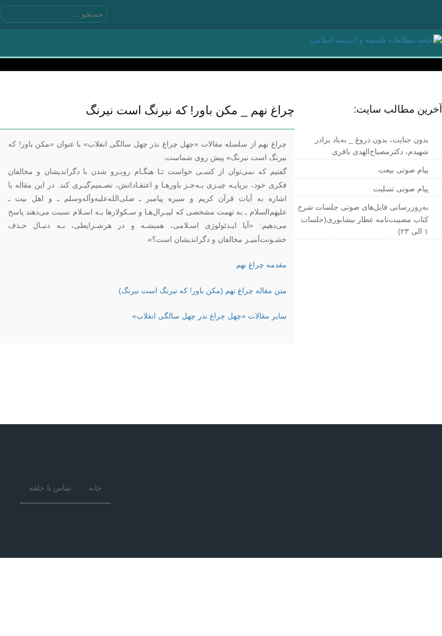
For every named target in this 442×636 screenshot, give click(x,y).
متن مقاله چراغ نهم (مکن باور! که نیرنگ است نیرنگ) (203, 290)
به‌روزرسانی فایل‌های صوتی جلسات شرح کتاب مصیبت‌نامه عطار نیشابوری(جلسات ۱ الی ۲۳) (363, 219)
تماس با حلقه (50, 487)
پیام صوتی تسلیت (401, 188)
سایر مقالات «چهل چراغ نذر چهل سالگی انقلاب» (209, 316)
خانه (95, 487)
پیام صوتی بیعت (403, 169)
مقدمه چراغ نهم (261, 264)
